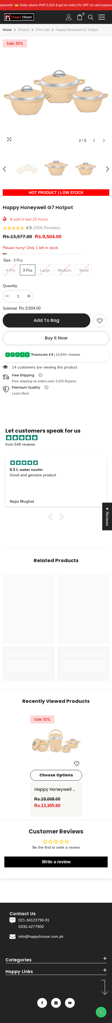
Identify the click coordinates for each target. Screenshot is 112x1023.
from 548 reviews (20, 444)
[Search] (91, 17)
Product (23, 30)
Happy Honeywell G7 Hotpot (56, 789)
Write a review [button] (56, 862)
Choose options (56, 775)
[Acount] (69, 17)
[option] (56, 92)
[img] (58, 438)
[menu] (101, 17)
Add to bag (46, 320)
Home (7, 30)
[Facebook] (42, 1003)
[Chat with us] (101, 1012)
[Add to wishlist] (77, 764)
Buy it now (56, 338)
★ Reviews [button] (107, 516)
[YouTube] (70, 1003)
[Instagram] (56, 1003)
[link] (100, 321)
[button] (94, 140)
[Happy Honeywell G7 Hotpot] (56, 741)
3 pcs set (42, 30)
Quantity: (10, 286)
